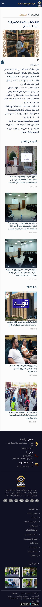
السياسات (34, 517)
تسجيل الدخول (25, 593)
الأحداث (23, 15)
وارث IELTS (34, 543)
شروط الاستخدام (22, 596)
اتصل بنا (35, 593)
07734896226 (28, 456)
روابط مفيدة (33, 555)
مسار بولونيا (34, 525)
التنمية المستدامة (31, 521)
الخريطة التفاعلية (31, 530)
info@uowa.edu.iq (25, 466)
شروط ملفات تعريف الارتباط (23, 597)
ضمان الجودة (33, 547)
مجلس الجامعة (32, 513)
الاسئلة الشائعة (32, 551)
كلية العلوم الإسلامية (26, 3)
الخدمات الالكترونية (31, 539)
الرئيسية (35, 15)
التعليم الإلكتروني (31, 534)
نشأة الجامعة (33, 509)
